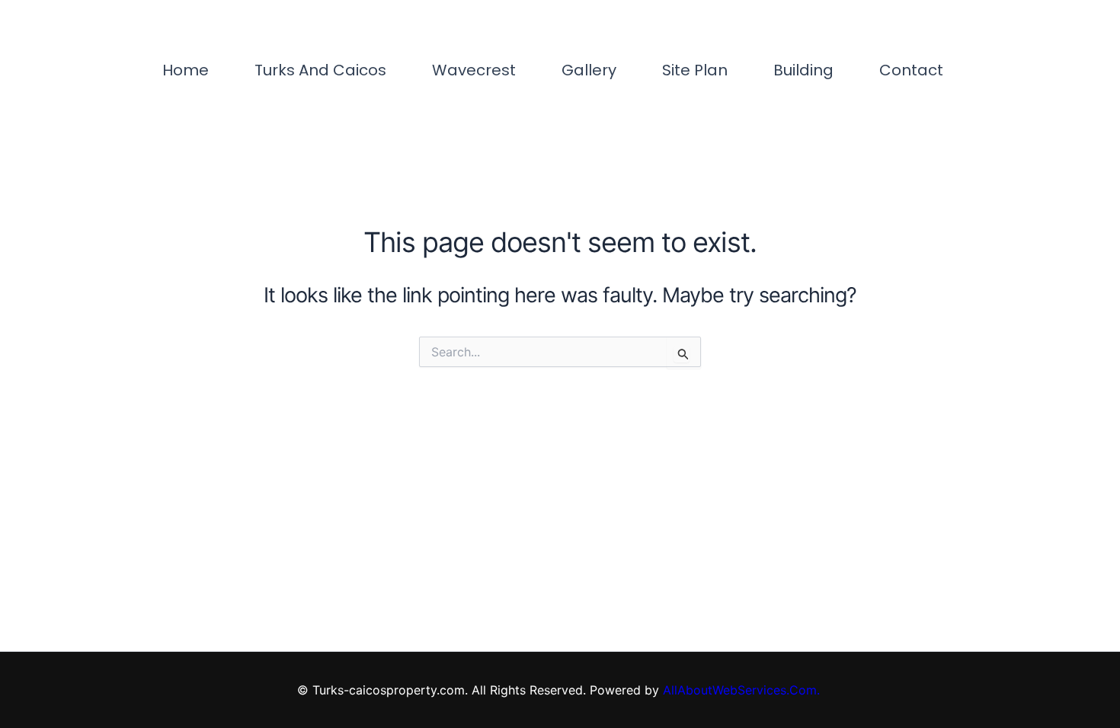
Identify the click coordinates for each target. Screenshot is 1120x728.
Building (803, 70)
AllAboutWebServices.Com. (743, 690)
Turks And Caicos (320, 70)
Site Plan (695, 70)
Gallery (589, 70)
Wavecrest (474, 70)
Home (185, 70)
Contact (911, 70)
